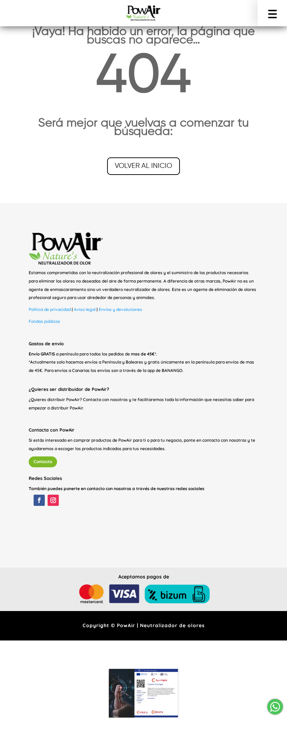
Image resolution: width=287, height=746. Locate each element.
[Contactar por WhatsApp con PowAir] (274, 706)
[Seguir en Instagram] (53, 500)
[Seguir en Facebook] (39, 500)
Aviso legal (85, 309)
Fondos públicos (44, 321)
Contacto (43, 461)
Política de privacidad (50, 309)
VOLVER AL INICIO (143, 166)
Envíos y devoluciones (120, 309)
